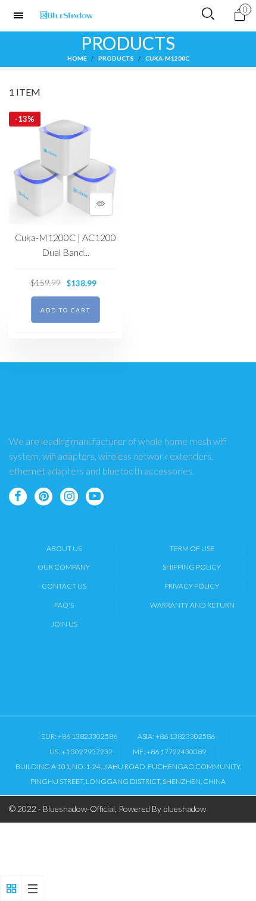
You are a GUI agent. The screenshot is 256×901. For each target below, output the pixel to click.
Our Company (64, 566)
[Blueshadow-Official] (66, 15)
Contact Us (64, 585)
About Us (64, 548)
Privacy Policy (191, 585)
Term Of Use (192, 548)
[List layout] (33, 888)
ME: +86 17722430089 (169, 751)
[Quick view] (101, 204)
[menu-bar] (21, 15)
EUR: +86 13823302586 (79, 736)
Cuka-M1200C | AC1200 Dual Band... (65, 245)
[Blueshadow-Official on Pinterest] (43, 496)
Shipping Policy (192, 566)
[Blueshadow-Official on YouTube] (95, 496)
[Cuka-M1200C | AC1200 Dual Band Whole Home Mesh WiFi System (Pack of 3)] (65, 168)
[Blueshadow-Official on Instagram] (69, 496)
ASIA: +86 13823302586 (176, 736)
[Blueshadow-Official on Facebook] (18, 496)
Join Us (64, 623)
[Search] (208, 14)
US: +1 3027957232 (81, 751)
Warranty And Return (192, 604)
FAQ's (64, 604)
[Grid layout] (11, 888)
